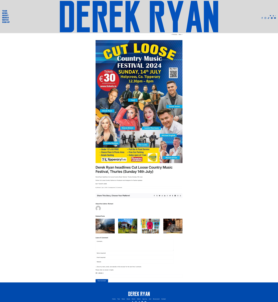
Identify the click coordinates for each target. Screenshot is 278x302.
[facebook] (262, 18)
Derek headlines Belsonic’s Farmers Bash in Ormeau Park (105, 221)
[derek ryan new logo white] (139, 292)
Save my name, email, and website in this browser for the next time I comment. (119, 266)
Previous (174, 34)
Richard (99, 187)
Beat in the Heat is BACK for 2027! (150, 223)
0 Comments (119, 187)
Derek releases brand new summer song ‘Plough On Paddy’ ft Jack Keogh (128, 220)
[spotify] (272, 18)
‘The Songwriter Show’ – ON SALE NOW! (173, 222)
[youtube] (275, 18)
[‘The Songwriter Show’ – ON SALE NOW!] (172, 226)
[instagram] (265, 18)
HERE (105, 184)
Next (180, 34)
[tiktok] (268, 18)
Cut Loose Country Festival (107, 180)
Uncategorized (111, 187)
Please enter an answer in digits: (105, 270)
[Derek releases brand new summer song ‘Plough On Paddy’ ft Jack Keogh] (127, 226)
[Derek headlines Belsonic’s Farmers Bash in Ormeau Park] (105, 226)
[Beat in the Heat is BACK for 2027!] (150, 226)
